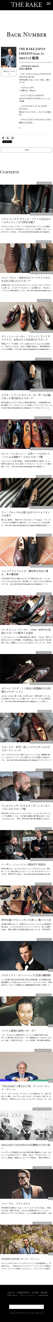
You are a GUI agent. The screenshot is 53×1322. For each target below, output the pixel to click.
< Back (26, 150)
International (43, 1295)
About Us (11, 1293)
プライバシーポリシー (28, 1295)
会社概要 (35, 1293)
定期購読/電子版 (23, 1293)
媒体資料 (44, 1293)
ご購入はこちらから (9, 72)
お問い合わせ (12, 1295)
